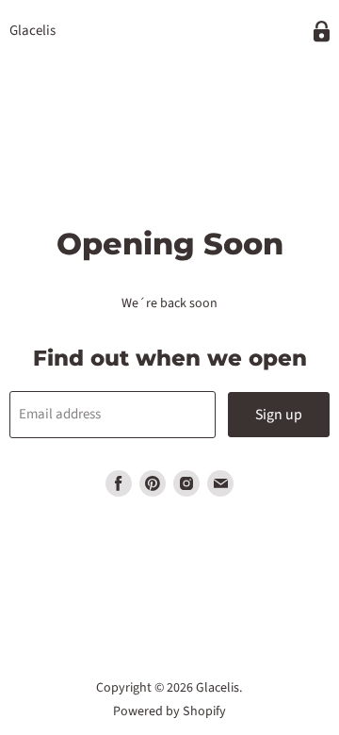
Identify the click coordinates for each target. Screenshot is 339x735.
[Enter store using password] (321, 31)
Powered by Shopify (169, 711)
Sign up (278, 414)
